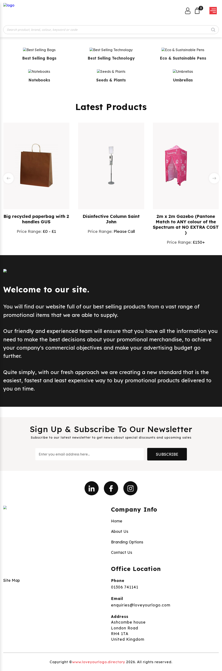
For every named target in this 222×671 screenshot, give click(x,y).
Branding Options (127, 542)
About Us (119, 531)
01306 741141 (124, 587)
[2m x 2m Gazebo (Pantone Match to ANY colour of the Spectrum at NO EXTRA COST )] (186, 165)
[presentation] (8, 178)
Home (116, 521)
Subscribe (167, 454)
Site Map (11, 580)
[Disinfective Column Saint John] (111, 165)
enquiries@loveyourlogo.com (140, 605)
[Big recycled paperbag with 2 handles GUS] (36, 165)
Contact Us (121, 552)
